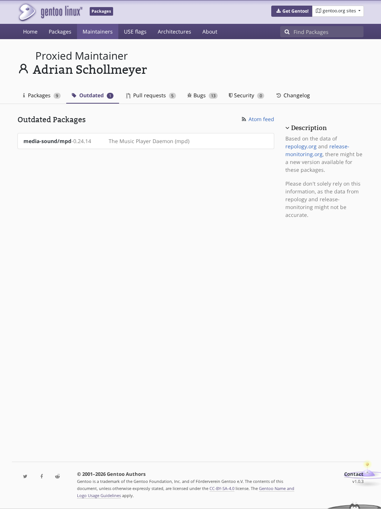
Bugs (203, 95)
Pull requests (152, 95)
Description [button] (309, 128)
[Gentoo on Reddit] (57, 477)
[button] (292, 11)
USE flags (135, 31)
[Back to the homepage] (50, 12)
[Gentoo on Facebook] (41, 477)
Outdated (94, 95)
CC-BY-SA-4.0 (221, 488)
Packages (60, 31)
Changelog (296, 95)
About (209, 31)
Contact (354, 474)
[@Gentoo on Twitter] (25, 477)
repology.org (301, 146)
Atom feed (260, 119)
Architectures (174, 31)
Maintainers (98, 31)
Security (247, 95)
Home (30, 31)
